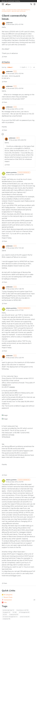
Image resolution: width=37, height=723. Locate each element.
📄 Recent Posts (7, 597)
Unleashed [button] (6, 618)
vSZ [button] (5, 614)
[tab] (6, 62)
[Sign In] (34, 4)
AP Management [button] (24, 612)
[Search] (31, 4)
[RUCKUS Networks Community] (8, 4)
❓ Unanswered (18, 600)
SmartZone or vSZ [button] (22, 610)
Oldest (9, 67)
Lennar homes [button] (24, 616)
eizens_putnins (11, 172)
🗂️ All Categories (7, 595)
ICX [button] (15, 612)
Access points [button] (13, 614)
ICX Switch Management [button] (10, 616)
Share (4, 57)
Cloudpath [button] (6, 612)
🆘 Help (4, 602)
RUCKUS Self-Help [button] (8, 610)
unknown (9, 22)
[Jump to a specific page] (33, 67)
